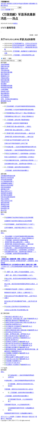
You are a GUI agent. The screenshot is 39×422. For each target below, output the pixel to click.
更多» (2, 214)
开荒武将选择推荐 (6, 179)
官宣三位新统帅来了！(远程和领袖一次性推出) (19, 249)
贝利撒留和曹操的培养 (8, 176)
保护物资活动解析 (6, 195)
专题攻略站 (32, 3)
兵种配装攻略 (5, 206)
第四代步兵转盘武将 (7, 177)
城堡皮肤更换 (5, 202)
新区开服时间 (5, 74)
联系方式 (31, 416)
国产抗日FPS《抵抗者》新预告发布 (12, 261)
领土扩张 (4, 210)
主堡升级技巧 (5, 97)
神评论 (15, 23)
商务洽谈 (25, 416)
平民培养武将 (5, 70)
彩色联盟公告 (5, 208)
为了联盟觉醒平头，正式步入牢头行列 (24, 43)
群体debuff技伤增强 (7, 185)
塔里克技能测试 (6, 187)
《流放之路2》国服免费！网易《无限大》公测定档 (17, 259)
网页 (4, 58)
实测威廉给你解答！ (7, 183)
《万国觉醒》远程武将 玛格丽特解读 (16, 240)
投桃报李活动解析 (6, 193)
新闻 (10, 58)
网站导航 (9, 418)
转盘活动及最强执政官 (8, 197)
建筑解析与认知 (6, 101)
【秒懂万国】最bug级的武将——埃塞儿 (17, 242)
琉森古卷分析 (5, 66)
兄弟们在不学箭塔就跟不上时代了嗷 (16, 246)
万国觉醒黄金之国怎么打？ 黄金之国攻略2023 (19, 238)
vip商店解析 (4, 89)
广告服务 (18, 416)
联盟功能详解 (5, 80)
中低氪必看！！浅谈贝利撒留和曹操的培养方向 (19, 248)
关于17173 (4, 416)
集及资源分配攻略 (6, 72)
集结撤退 (4, 83)
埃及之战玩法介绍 (6, 200)
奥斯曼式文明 (5, 189)
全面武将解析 (5, 64)
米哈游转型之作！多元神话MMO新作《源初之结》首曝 (18, 264)
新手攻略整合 (5, 95)
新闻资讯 (10, 3)
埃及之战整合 (5, 199)
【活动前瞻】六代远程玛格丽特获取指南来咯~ (19, 236)
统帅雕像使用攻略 (6, 85)
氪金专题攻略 (23, 3)
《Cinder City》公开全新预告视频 (11, 266)
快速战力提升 (5, 91)
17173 (2, 9)
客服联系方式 (5, 76)
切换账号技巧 (5, 82)
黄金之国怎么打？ (6, 191)
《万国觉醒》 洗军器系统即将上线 (23, 55)
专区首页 (4, 3)
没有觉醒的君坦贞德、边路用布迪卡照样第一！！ (20, 251)
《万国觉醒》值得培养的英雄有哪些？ (16, 253)
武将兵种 (16, 3)
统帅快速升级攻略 (6, 87)
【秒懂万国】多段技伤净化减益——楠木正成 (18, 244)
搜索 (20, 7)
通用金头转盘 (5, 204)
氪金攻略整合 (5, 93)
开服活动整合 (5, 78)
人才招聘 (11, 416)
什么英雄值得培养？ (7, 181)
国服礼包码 (4, 68)
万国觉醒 (8, 9)
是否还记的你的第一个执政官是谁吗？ (24, 45)
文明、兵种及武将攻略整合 (9, 99)
